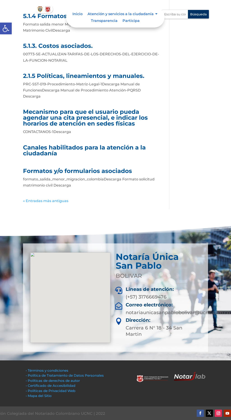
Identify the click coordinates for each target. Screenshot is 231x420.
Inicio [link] (77, 14)
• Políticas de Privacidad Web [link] (50, 391)
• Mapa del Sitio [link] (39, 396)
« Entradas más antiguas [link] (45, 201)
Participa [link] (131, 21)
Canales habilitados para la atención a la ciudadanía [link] (84, 150)
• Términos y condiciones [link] (47, 370)
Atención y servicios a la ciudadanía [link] (121, 14)
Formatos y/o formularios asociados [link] (77, 171)
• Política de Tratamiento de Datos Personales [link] (65, 375)
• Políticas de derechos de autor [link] (53, 380)
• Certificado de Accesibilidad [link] (50, 385)
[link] (6, 28)
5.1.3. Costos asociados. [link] (58, 45)
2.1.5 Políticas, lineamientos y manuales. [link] (83, 75)
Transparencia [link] (104, 21)
